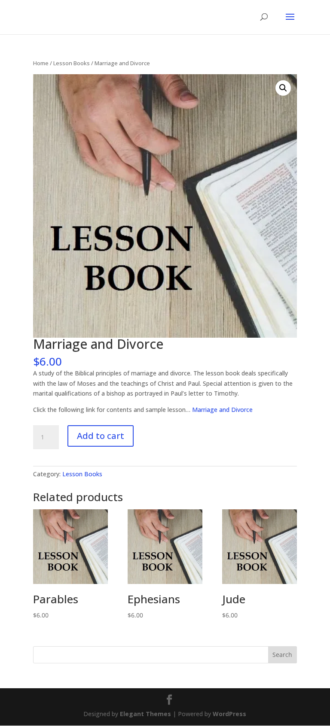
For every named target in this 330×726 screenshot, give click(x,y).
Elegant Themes (145, 714)
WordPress (229, 714)
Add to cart (100, 436)
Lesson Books (71, 63)
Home (41, 63)
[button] (283, 88)
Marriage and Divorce (222, 409)
